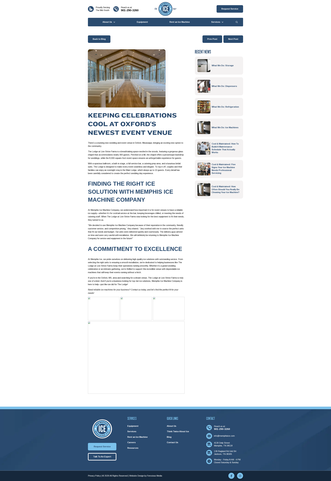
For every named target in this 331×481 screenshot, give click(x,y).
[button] (230, 9)
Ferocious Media (154, 476)
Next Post (233, 39)
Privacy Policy (94, 476)
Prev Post (212, 39)
